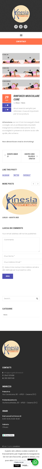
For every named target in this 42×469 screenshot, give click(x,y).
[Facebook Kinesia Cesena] (16, 27)
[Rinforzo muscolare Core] (21, 71)
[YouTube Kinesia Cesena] (25, 27)
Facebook (5, 175)
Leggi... (25, 465)
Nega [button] (17, 465)
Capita (9, 446)
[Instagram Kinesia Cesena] (21, 27)
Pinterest (26, 175)
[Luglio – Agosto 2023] (21, 202)
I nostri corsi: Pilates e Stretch (29, 156)
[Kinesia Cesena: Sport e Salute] (21, 14)
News (23, 103)
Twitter (16, 175)
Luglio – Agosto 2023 (10, 217)
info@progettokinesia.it (13, 373)
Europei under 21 (12, 155)
